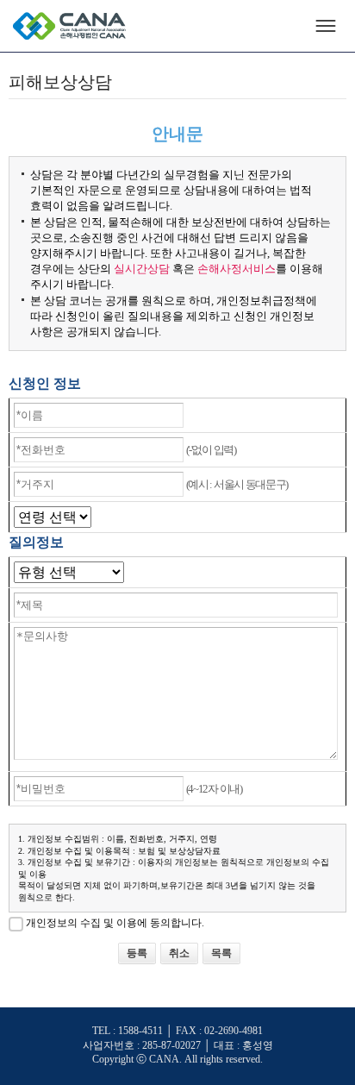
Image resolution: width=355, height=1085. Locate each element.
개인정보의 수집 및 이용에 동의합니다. (115, 923)
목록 (221, 953)
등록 (137, 953)
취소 (179, 953)
